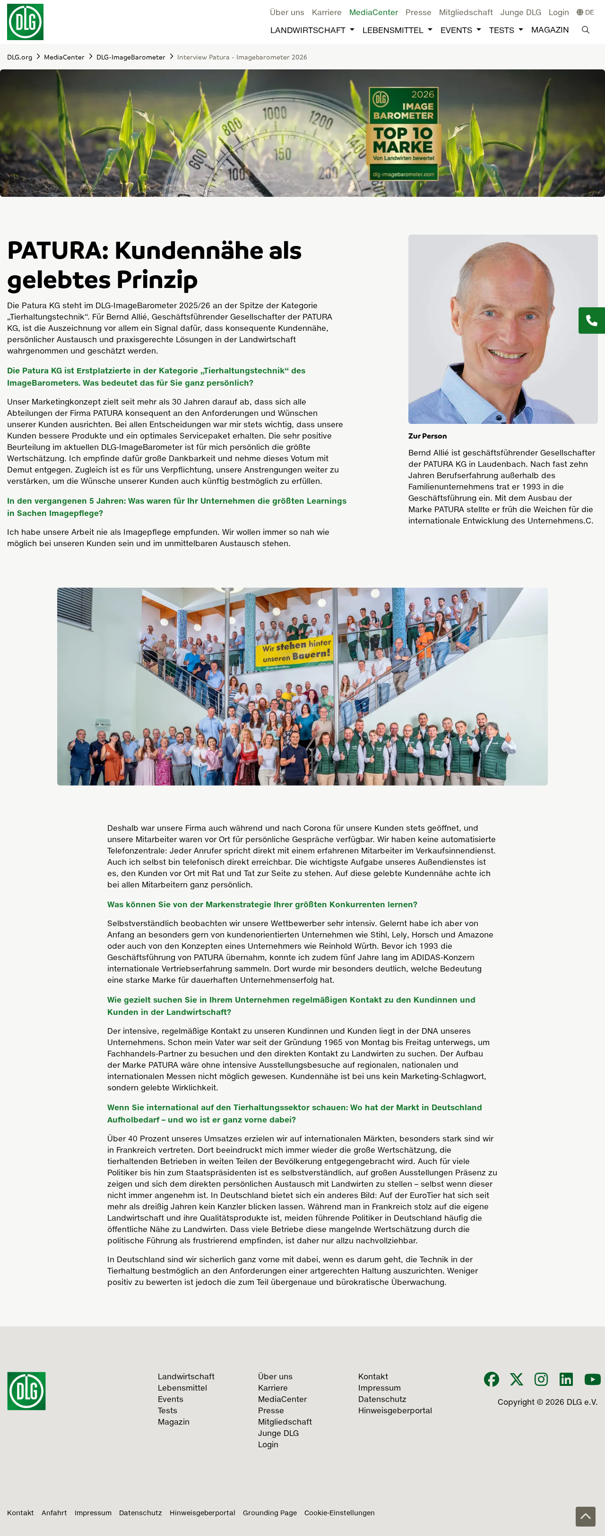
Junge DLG (521, 13)
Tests (501, 31)
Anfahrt (54, 1513)
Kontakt (20, 1513)
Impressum (93, 1513)
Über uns (287, 13)
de (588, 12)
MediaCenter (373, 13)
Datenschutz (140, 1513)
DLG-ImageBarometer (130, 56)
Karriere (327, 13)
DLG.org (19, 56)
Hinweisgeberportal (202, 1513)
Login (559, 13)
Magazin (550, 30)
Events (456, 31)
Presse (419, 13)
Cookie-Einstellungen (339, 1513)
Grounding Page (270, 1513)
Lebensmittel (393, 31)
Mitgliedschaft (466, 13)
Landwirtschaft (308, 31)
